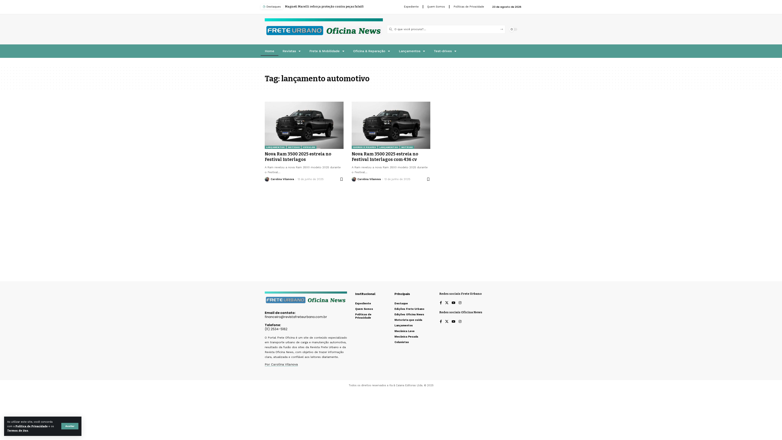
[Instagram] (460, 303)
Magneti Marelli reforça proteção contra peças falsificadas (325, 6)
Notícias (294, 147)
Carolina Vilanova (282, 179)
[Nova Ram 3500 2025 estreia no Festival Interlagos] (304, 125)
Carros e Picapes (364, 147)
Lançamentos (275, 147)
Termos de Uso (17, 430)
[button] (69, 426)
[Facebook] (441, 303)
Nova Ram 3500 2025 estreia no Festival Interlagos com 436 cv (385, 156)
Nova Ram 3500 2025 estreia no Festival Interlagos (298, 156)
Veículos (309, 147)
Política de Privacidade (31, 426)
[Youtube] (453, 303)
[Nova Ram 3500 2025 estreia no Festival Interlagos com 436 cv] (391, 125)
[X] (447, 303)
